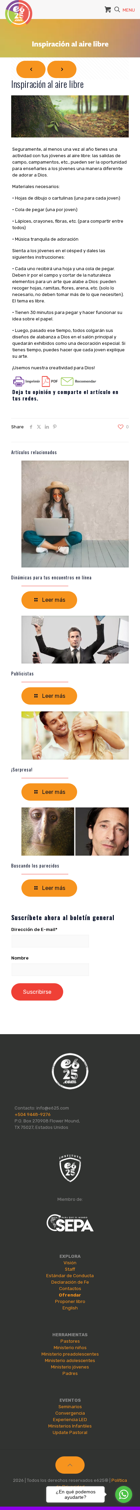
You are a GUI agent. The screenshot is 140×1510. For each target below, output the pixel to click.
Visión (70, 1262)
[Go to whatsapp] (123, 1494)
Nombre (20, 958)
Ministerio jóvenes (70, 1366)
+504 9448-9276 (33, 1114)
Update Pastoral (70, 1432)
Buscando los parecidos (35, 865)
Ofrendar (70, 1295)
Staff (70, 1269)
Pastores (70, 1341)
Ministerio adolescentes (70, 1360)
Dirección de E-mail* (34, 929)
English (70, 1307)
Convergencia (70, 1413)
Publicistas (22, 673)
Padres (70, 1373)
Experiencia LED (70, 1419)
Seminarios (70, 1406)
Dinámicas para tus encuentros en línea (51, 577)
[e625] (18, 8)
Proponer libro (70, 1301)
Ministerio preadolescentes (70, 1354)
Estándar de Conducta (70, 1275)
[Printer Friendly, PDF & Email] (54, 385)
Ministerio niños (70, 1347)
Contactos (70, 1288)
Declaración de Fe (70, 1282)
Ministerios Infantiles (70, 1426)
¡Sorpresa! (22, 769)
